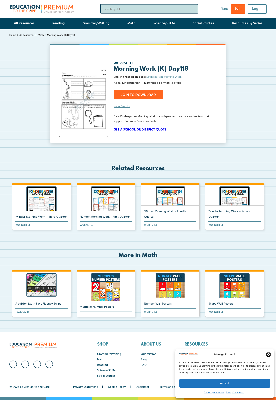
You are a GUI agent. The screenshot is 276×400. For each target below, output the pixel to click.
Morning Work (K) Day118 (61, 35)
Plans (224, 9)
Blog (144, 359)
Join (238, 9)
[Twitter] (37, 364)
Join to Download (138, 95)
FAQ (144, 365)
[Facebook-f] (13, 364)
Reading (58, 23)
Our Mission (148, 354)
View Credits (122, 106)
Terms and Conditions (174, 387)
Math (131, 23)
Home (12, 35)
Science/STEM (164, 23)
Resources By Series (247, 23)
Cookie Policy (117, 387)
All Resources (24, 23)
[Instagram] (25, 364)
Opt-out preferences (214, 392)
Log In (257, 9)
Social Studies (203, 23)
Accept (224, 383)
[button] (268, 354)
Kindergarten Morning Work (164, 77)
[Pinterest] (49, 364)
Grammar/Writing (96, 23)
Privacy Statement (235, 392)
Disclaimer (142, 387)
